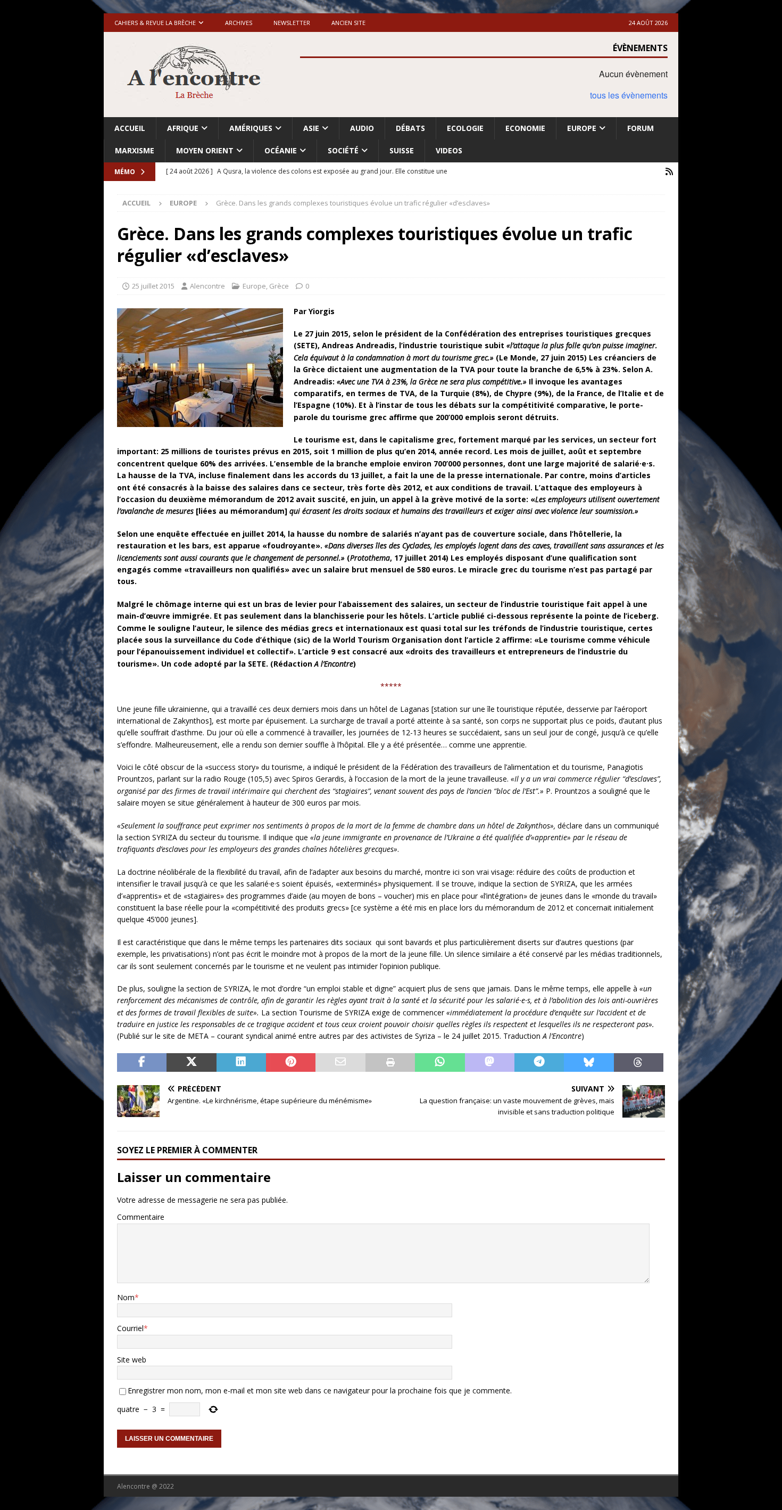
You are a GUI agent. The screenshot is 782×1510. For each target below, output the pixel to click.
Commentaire (140, 1217)
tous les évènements (629, 95)
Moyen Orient (205, 150)
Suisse (401, 150)
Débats (410, 128)
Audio (362, 128)
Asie (311, 128)
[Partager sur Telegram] (539, 1062)
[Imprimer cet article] (390, 1062)
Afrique (182, 128)
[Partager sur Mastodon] (489, 1062)
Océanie (280, 150)
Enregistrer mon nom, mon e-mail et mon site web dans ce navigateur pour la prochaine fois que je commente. (320, 1390)
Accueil (129, 128)
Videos (449, 150)
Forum (640, 128)
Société (343, 150)
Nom (126, 1297)
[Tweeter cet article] (191, 1062)
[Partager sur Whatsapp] (439, 1062)
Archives (238, 23)
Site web (131, 1360)
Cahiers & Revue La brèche (155, 23)
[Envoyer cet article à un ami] (340, 1062)
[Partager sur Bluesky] (588, 1062)
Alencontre (207, 286)
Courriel (130, 1328)
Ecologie (465, 128)
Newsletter (291, 23)
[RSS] (669, 171)
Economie (525, 128)
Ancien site (348, 23)
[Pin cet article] (290, 1062)
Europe (581, 128)
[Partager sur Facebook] (142, 1062)
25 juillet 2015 (153, 286)
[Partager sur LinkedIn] (241, 1062)
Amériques (250, 128)
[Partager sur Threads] (638, 1062)
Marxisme (134, 150)
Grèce (279, 286)
